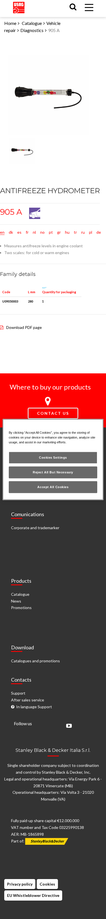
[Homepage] (19, 6)
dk (11, 232)
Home (10, 23)
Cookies (47, 884)
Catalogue (32, 23)
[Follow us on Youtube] (67, 726)
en (2, 232)
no (42, 232)
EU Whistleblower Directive (33, 895)
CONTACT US (53, 413)
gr (59, 232)
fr (27, 232)
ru (83, 232)
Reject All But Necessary (53, 472)
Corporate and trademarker (35, 527)
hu (67, 232)
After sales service (27, 699)
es (19, 232)
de (98, 232)
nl (34, 232)
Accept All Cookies (52, 487)
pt (51, 232)
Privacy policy (20, 884)
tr (75, 232)
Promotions (21, 607)
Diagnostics (32, 30)
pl (90, 232)
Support (18, 693)
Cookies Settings (53, 457)
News (16, 601)
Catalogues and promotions (35, 660)
